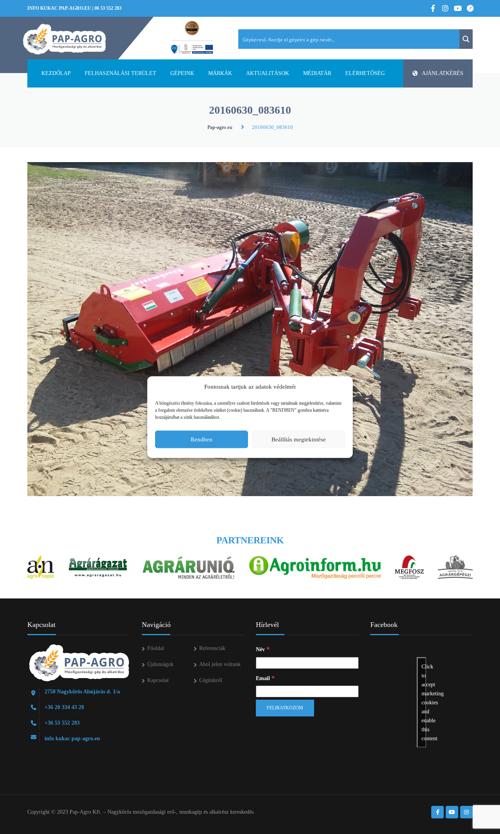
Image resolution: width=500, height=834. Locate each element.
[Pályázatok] (192, 38)
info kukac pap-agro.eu (59, 8)
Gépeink (182, 73)
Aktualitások (267, 73)
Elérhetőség (365, 73)
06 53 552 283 (108, 8)
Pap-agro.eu (219, 127)
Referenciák (212, 648)
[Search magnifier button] (466, 39)
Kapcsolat (158, 680)
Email (265, 678)
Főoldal (155, 648)
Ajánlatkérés (442, 73)
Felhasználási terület (120, 73)
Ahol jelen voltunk (220, 664)
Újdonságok (160, 664)
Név (263, 649)
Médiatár (317, 73)
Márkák (220, 73)
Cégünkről (210, 680)
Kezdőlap (56, 73)
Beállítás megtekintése (298, 439)
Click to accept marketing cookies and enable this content (423, 702)
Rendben (201, 439)
